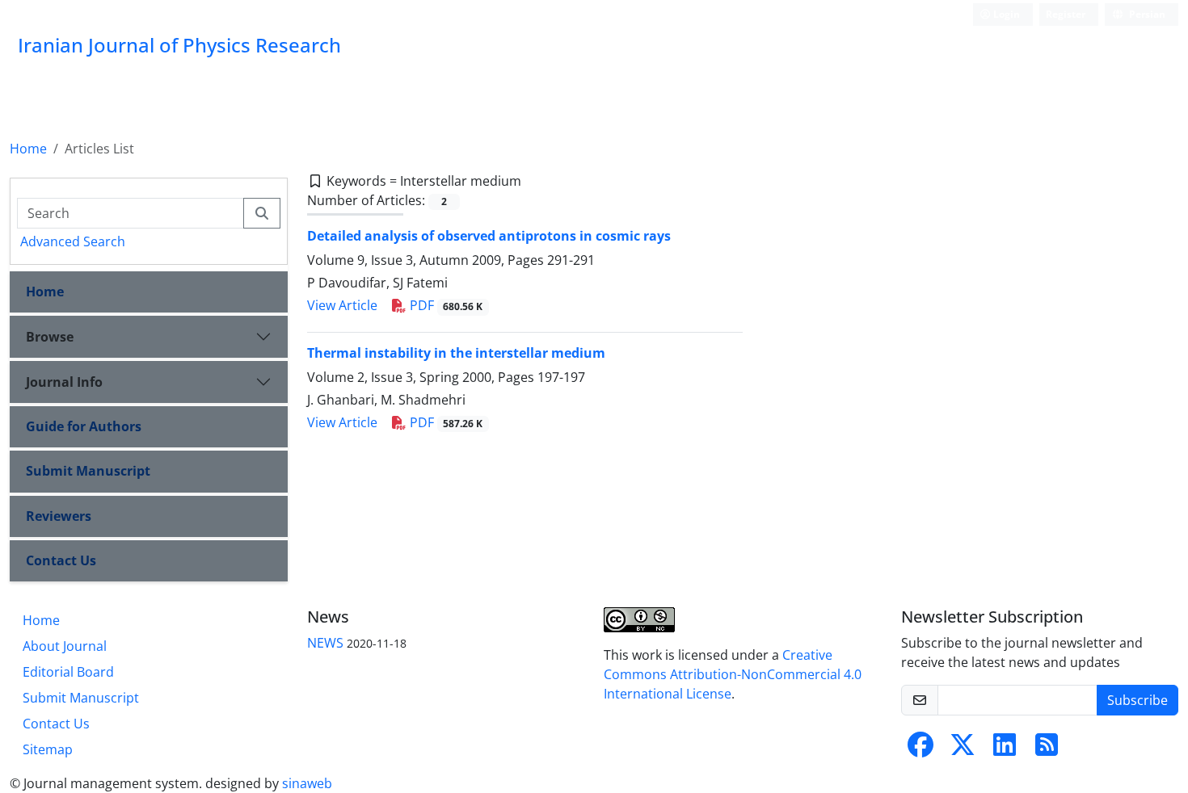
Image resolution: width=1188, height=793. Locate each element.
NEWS (325, 643)
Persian (1146, 14)
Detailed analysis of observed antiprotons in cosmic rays (489, 236)
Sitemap (48, 749)
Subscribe (1137, 700)
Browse (50, 337)
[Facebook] (920, 749)
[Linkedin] (1004, 749)
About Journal (65, 646)
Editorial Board (68, 672)
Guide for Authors (83, 426)
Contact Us (61, 560)
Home (28, 148)
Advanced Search (72, 241)
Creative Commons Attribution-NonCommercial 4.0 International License (733, 674)
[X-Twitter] (962, 749)
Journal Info (64, 382)
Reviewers (58, 516)
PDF (445, 305)
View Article (342, 305)
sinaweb (307, 783)
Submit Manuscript (88, 471)
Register (1065, 14)
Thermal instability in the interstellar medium (456, 353)
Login (1005, 14)
